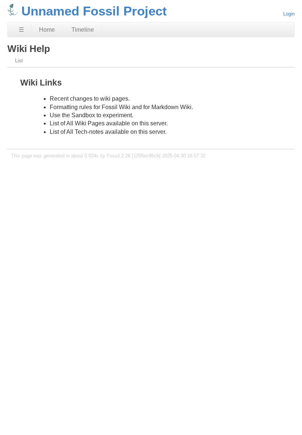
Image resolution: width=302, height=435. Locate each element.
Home (47, 30)
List (19, 60)
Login (289, 14)
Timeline (82, 30)
